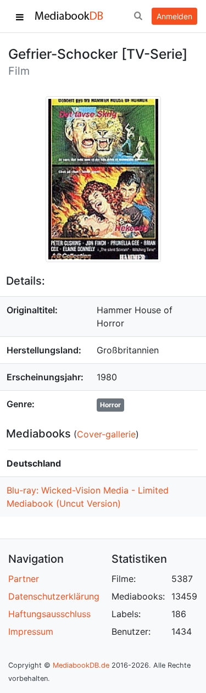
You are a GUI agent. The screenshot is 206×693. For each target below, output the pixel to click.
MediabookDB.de (81, 665)
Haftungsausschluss (49, 613)
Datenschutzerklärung (53, 596)
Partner (23, 578)
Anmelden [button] (174, 16)
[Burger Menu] (20, 16)
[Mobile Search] (138, 16)
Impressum (30, 631)
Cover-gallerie (106, 434)
